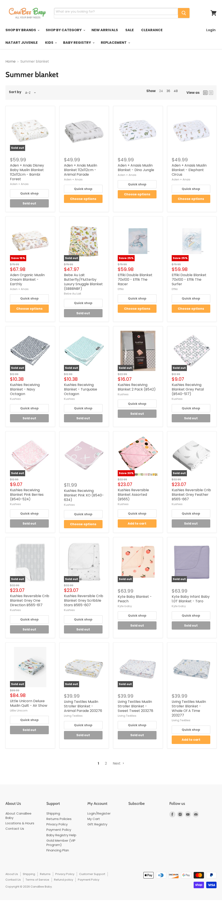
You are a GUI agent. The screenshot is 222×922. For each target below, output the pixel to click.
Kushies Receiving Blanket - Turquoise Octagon (80, 389)
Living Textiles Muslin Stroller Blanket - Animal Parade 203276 (83, 706)
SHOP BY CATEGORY (64, 30)
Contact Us (14, 828)
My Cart (93, 819)
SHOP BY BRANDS (21, 30)
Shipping (53, 813)
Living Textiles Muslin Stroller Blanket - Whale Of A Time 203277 (189, 708)
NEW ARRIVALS (104, 30)
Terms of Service (37, 880)
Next (117, 763)
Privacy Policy (57, 824)
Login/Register (99, 813)
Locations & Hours (19, 823)
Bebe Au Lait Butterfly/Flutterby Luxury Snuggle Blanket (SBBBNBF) (83, 281)
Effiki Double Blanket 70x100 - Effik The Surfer (189, 279)
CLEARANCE (152, 30)
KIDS (49, 42)
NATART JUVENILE (21, 42)
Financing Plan (57, 850)
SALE (129, 30)
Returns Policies (59, 819)
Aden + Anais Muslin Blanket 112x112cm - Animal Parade (80, 170)
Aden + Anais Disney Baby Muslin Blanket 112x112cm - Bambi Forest (27, 172)
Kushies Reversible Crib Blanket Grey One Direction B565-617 (29, 600)
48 (176, 91)
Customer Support (92, 874)
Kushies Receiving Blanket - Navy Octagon (25, 389)
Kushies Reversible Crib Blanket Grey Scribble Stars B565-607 (83, 600)
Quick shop (29, 193)
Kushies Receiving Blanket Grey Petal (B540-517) (188, 389)
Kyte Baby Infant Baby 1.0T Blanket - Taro (191, 599)
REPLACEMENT (114, 42)
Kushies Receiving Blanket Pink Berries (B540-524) (27, 495)
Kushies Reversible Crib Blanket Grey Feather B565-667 (191, 495)
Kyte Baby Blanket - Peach (135, 599)
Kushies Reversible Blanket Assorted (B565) (133, 495)
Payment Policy (58, 829)
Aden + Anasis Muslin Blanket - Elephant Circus (189, 170)
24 (161, 91)
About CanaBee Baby (18, 815)
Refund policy (63, 880)
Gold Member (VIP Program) (60, 842)
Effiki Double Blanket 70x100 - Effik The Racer (135, 279)
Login (210, 30)
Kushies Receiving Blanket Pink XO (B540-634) (84, 495)
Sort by (15, 92)
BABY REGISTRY (77, 42)
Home (10, 61)
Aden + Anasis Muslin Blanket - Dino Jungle (136, 167)
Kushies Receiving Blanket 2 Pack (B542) (137, 387)
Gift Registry (97, 824)
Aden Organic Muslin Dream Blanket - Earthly (27, 279)
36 (168, 91)
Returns (45, 874)
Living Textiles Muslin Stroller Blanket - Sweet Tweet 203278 (135, 706)
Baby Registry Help (61, 835)
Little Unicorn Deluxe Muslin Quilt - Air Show (28, 703)
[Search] (183, 13)
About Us (11, 874)
